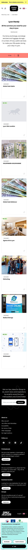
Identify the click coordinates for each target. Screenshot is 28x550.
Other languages (6, 430)
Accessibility (5, 426)
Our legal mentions (6, 433)
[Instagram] (9, 443)
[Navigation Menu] (2, 8)
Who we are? (5, 421)
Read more (6, 459)
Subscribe (20, 402)
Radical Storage (8, 318)
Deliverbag (6, 279)
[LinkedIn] (15, 443)
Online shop (4, 2)
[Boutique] (20, 8)
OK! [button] (15, 546)
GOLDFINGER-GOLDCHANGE (12, 163)
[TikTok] (21, 443)
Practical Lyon (5, 14)
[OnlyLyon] (6, 513)
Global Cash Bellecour (10, 202)
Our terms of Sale (6, 428)
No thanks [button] (6, 541)
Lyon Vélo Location (9, 126)
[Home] (14, 8)
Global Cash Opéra (9, 86)
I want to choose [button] (19, 541)
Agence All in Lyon (8, 240)
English (19, 513)
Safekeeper (6, 356)
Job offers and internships (8, 423)
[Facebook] (3, 443)
